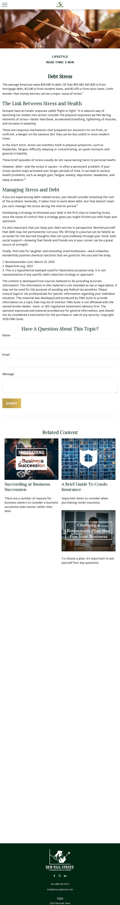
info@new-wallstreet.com (60, 889)
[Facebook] (54, 876)
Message (8, 374)
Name (6, 335)
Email (6, 354)
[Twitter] (60, 876)
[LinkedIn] (65, 876)
